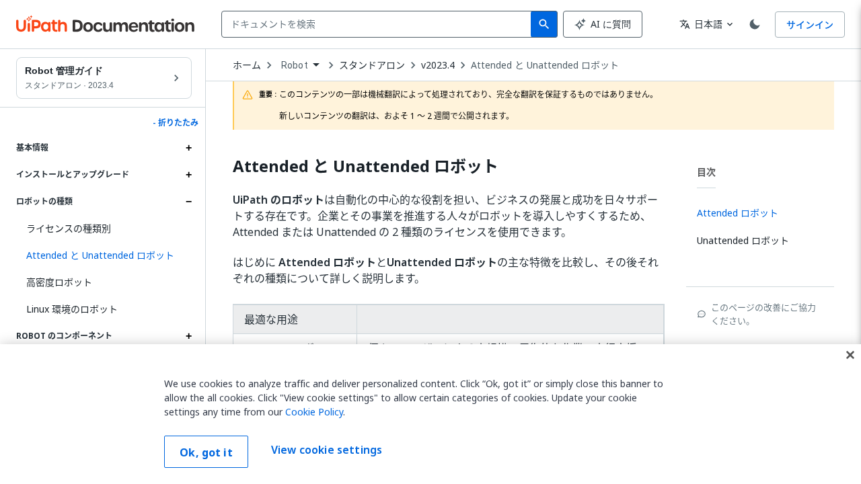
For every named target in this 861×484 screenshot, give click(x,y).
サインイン (809, 24)
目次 (706, 172)
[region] (430, 414)
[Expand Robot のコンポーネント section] (188, 336)
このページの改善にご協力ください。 (763, 313)
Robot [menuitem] (294, 65)
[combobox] (379, 24)
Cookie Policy (314, 412)
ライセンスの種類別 (68, 228)
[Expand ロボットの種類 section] (188, 202)
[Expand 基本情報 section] (188, 148)
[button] (104, 255)
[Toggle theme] (754, 24)
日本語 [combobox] (700, 24)
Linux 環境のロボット (72, 309)
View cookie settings (326, 450)
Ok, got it (206, 452)
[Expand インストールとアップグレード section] (188, 175)
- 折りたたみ (175, 123)
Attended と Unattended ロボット (545, 65)
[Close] (850, 355)
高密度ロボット (59, 282)
